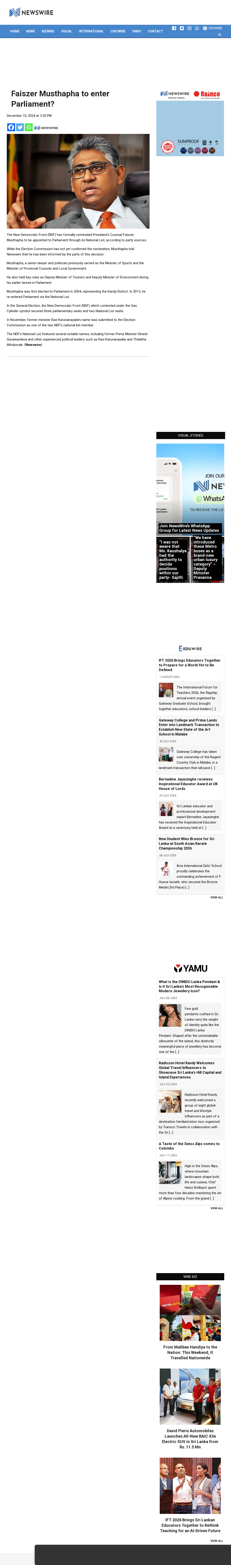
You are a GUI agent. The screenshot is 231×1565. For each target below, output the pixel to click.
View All (216, 897)
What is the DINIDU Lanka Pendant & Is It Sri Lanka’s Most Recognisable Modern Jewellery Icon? (189, 986)
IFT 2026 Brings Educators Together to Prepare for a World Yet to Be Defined (190, 665)
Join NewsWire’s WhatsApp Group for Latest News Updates (189, 528)
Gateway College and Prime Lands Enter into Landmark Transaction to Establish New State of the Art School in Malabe (189, 727)
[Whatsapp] (29, 127)
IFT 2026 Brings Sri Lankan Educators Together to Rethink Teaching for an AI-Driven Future (190, 1525)
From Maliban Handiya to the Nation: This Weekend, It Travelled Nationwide (190, 1352)
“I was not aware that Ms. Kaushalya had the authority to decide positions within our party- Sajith (173, 560)
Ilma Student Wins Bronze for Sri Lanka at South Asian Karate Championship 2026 (186, 843)
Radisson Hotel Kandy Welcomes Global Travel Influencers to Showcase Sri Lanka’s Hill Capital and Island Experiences (190, 1070)
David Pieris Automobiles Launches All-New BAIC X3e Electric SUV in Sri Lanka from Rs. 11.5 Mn (190, 1438)
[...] (214, 709)
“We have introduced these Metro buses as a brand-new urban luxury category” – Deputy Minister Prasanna (205, 557)
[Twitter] (20, 127)
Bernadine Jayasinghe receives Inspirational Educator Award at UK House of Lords (188, 784)
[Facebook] (11, 127)
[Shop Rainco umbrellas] (190, 122)
